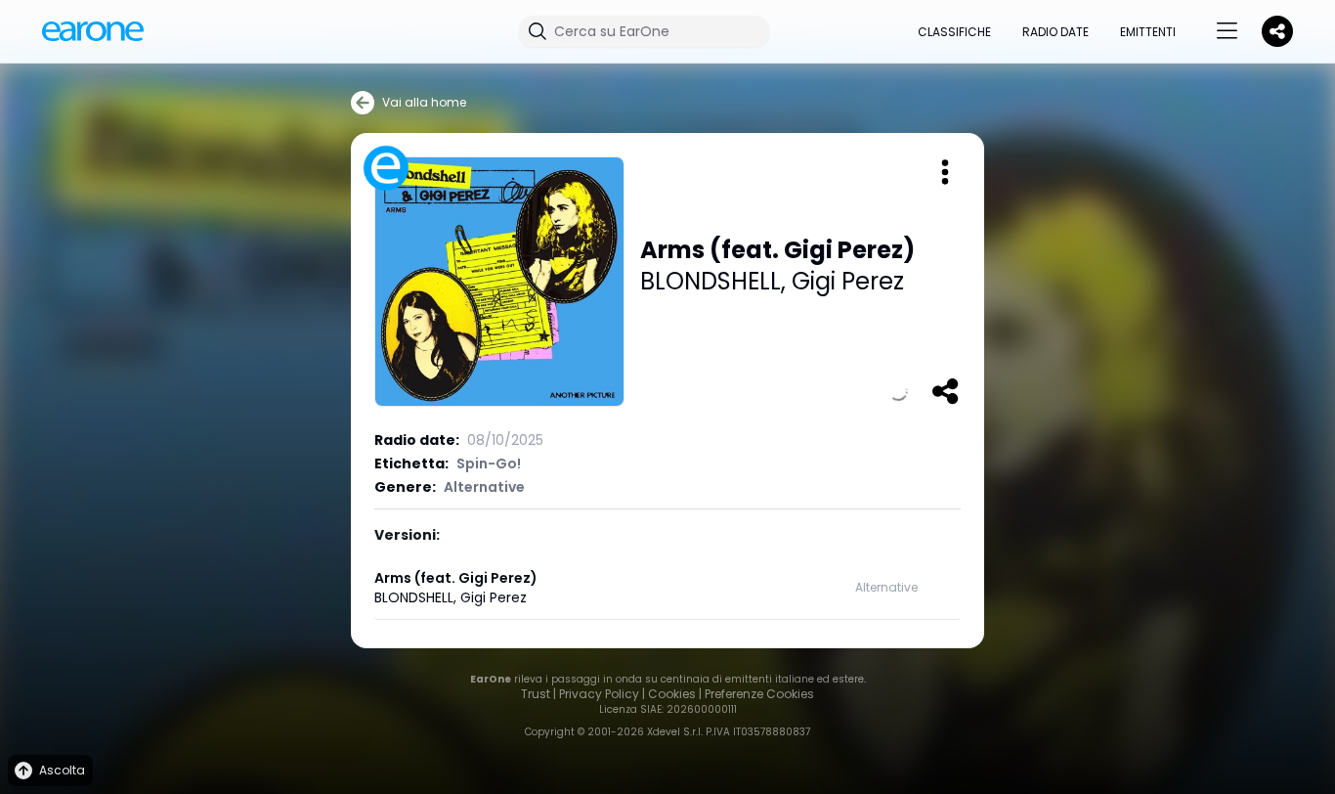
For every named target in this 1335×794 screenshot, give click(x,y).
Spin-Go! (488, 463)
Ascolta (62, 770)
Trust (535, 693)
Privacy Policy (599, 693)
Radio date (1055, 31)
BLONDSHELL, (716, 281)
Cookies (672, 693)
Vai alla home (424, 102)
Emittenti (1148, 31)
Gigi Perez (848, 281)
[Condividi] (945, 391)
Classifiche (954, 31)
